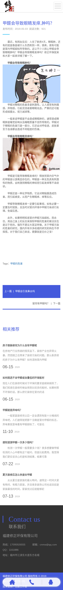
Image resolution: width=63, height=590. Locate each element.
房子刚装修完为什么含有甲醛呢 (20, 345)
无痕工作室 (21, 586)
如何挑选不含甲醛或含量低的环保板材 (23, 377)
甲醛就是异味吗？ (12, 410)
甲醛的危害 (16, 263)
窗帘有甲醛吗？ (41, 303)
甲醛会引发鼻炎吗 (25, 291)
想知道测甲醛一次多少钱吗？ (18, 442)
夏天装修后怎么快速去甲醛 (17, 474)
